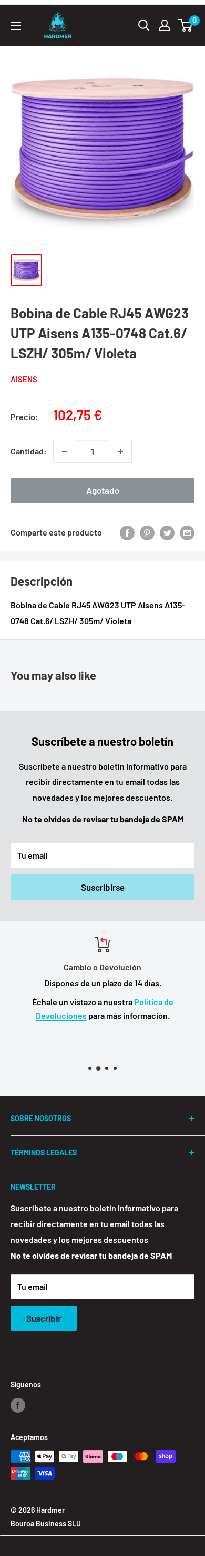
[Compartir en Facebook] (127, 532)
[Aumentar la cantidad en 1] (120, 451)
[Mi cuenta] (164, 25)
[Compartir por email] (187, 532)
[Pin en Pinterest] (147, 532)
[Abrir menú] (16, 26)
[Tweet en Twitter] (167, 532)
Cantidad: (29, 451)
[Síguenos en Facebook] (18, 1404)
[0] (185, 25)
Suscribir (43, 1318)
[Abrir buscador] (144, 25)
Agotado (102, 490)
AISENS (24, 379)
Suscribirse (103, 887)
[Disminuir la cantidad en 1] (65, 451)
